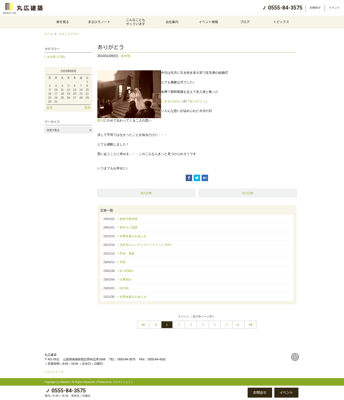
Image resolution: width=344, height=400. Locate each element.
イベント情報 (208, 22)
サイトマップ (55, 372)
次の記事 (247, 193)
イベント (334, 7)
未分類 (125, 56)
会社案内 (172, 22)
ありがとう (198, 101)
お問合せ (315, 7)
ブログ (245, 22)
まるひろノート (99, 22)
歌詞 (100, 120)
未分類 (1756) (56, 56)
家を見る (62, 22)
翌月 (87, 107)
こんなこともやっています (135, 21)
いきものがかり (172, 101)
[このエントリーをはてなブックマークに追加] (205, 178)
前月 (50, 107)
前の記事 (146, 193)
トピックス (281, 22)
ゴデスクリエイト (123, 381)
